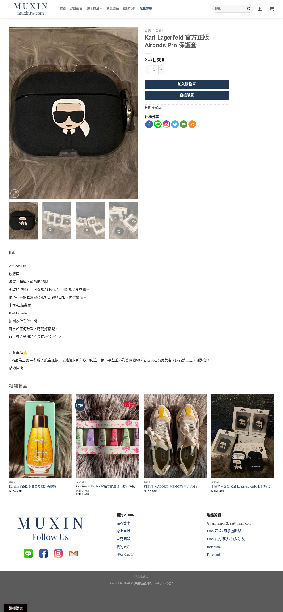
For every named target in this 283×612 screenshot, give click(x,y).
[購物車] (272, 9)
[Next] (130, 112)
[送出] (249, 9)
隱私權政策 (125, 555)
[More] (192, 124)
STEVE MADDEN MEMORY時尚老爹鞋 (171, 486)
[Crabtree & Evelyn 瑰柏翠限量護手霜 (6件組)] (107, 436)
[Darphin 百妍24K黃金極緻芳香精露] (40, 436)
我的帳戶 (123, 547)
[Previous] (17, 112)
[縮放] (14, 193)
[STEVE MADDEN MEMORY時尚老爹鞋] (175, 436)
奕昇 (170, 583)
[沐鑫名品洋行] (31, 8)
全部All (161, 30)
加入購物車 (187, 84)
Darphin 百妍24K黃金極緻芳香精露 (32, 486)
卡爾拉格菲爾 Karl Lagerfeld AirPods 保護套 (240, 486)
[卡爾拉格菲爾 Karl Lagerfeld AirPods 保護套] (242, 436)
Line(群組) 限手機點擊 (224, 531)
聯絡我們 (129, 9)
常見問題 (112, 9)
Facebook (214, 555)
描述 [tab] (12, 253)
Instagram (214, 547)
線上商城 (93, 9)
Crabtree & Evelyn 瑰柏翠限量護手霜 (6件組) (106, 486)
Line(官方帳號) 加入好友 (226, 539)
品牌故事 (76, 9)
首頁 (63, 9)
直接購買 (187, 95)
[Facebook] (149, 124)
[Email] (183, 124)
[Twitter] (175, 124)
